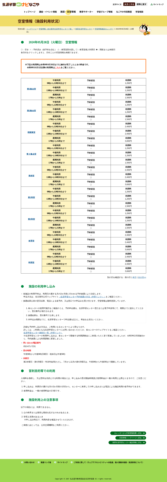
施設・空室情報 (68, 11)
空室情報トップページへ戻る (130, 438)
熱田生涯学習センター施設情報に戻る (127, 442)
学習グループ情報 (104, 11)
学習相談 (139, 11)
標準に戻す (141, 4)
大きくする (129, 4)
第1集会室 (31, 89)
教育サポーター (86, 11)
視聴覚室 (31, 132)
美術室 (31, 176)
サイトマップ (158, 4)
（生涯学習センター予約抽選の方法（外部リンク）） (82, 297)
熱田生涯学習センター (83, 29)
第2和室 (31, 219)
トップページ (29, 11)
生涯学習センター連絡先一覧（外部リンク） (43, 333)
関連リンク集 (46, 462)
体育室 (31, 241)
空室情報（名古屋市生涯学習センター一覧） (56, 29)
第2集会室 (31, 111)
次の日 (141, 277)
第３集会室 (31, 154)
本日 (134, 277)
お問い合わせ (29, 462)
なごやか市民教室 (124, 11)
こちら (58, 67)
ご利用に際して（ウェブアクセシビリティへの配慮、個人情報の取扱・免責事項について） (109, 462)
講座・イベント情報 (48, 11)
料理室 (31, 262)
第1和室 (31, 197)
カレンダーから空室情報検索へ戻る (128, 433)
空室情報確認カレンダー (104, 29)
